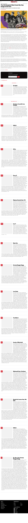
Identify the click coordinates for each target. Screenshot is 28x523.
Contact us (2, 508)
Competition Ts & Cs (3, 505)
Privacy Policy (3, 504)
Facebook (16, 508)
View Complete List (14, 101)
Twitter (16, 509)
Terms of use (2, 506)
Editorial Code (3, 507)
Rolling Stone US (4, 80)
